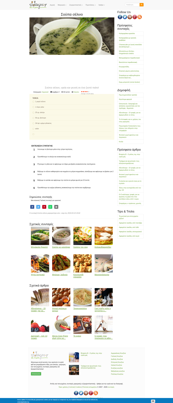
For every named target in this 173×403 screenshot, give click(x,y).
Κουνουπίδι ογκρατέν (78, 276)
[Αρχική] (38, 5)
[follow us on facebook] (120, 17)
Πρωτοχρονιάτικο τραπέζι (128, 95)
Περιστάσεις (90, 5)
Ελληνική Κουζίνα (117, 362)
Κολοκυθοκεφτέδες (103, 247)
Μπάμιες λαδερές (60, 275)
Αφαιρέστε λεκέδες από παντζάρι (130, 223)
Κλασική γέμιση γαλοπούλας (129, 71)
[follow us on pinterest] (130, 17)
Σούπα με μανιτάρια (61, 247)
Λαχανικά (45, 92)
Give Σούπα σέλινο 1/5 (82, 91)
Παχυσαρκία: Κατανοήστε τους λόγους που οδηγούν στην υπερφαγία (129, 128)
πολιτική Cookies (75, 387)
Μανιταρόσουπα (102, 275)
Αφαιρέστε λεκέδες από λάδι (129, 227)
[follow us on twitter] (125, 17)
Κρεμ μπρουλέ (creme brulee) (129, 82)
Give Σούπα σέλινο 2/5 (83, 91)
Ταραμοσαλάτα (80, 308)
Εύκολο (76, 92)
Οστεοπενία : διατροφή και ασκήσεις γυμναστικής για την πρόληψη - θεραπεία (129, 106)
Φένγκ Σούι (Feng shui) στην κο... (60, 337)
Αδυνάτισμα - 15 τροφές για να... (38, 309)
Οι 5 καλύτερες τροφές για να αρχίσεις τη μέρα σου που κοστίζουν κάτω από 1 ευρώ (129, 197)
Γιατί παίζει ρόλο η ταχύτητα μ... (103, 309)
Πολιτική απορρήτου (89, 387)
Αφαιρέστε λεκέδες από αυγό (129, 236)
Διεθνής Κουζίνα (117, 359)
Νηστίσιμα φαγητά (125, 99)
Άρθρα (101, 5)
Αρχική (52, 5)
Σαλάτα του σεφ (80, 247)
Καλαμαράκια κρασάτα (127, 33)
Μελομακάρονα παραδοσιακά (129, 58)
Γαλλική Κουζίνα (117, 356)
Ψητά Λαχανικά (38, 275)
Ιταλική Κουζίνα (116, 365)
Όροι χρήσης (63, 387)
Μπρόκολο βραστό (39, 247)
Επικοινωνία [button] (36, 374)
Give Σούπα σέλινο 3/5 (85, 91)
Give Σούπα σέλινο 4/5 (87, 91)
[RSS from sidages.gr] (139, 17)
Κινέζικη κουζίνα (117, 368)
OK (153, 401)
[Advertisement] (71, 70)
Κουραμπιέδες (124, 67)
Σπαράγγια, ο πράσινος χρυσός (130, 203)
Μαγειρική (61, 5)
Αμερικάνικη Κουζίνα (118, 353)
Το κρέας (77, 336)
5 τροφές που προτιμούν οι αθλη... (104, 337)
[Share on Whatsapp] (50, 207)
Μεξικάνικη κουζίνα (118, 371)
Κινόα (121, 142)
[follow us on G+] (134, 17)
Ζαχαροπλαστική (75, 5)
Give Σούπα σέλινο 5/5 (89, 91)
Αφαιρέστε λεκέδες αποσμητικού (130, 231)
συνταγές (111, 387)
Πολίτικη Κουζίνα (117, 374)
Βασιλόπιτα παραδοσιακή (128, 62)
